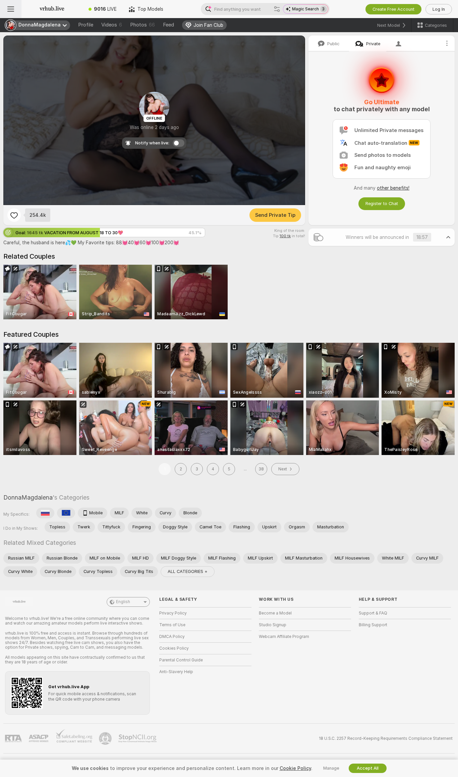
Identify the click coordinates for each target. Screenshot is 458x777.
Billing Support (373, 625)
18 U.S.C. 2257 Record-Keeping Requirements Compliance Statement (386, 738)
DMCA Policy (172, 636)
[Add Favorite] (14, 215)
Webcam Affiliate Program (284, 636)
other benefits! (393, 188)
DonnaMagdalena (28, 497)
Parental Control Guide (181, 660)
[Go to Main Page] (51, 9)
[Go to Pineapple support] (106, 738)
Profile (85, 25)
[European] (66, 513)
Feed (168, 25)
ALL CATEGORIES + (188, 571)
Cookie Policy (295, 768)
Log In (439, 9)
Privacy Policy (173, 613)
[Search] (277, 9)
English (123, 601)
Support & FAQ (373, 613)
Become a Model (275, 613)
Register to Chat (381, 203)
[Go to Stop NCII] (138, 738)
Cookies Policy (174, 648)
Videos (111, 25)
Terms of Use (172, 625)
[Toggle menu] (10, 9)
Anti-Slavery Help (176, 671)
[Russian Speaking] (45, 513)
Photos (142, 25)
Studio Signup (272, 625)
